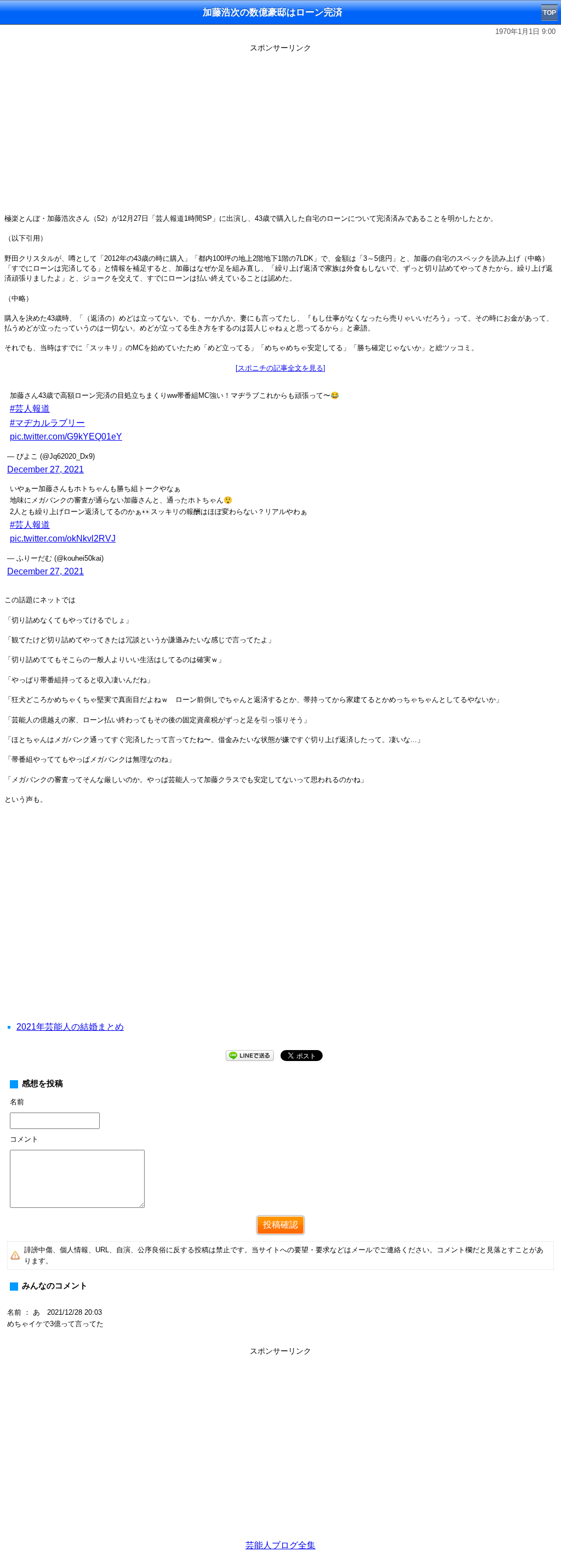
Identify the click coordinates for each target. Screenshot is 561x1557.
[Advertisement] (280, 132)
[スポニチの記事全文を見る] (280, 368)
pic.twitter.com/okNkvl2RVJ (63, 538)
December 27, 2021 (45, 469)
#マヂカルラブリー (47, 422)
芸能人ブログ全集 (280, 1545)
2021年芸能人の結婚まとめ (70, 1026)
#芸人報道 (30, 408)
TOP (549, 12)
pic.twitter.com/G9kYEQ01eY (66, 436)
